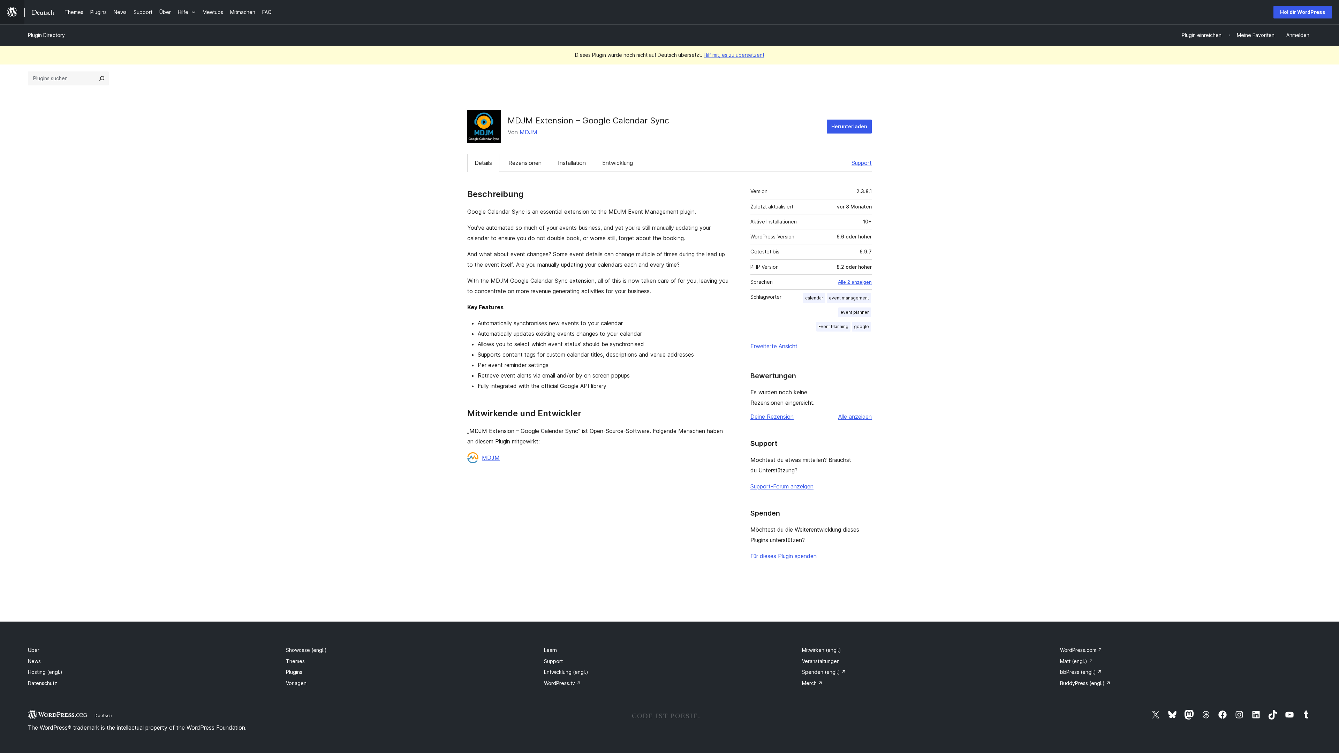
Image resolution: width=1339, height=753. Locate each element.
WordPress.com (1081, 650)
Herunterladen (849, 126)
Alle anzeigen (855, 416)
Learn (550, 650)
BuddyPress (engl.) (1085, 683)
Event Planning (833, 326)
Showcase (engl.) (306, 650)
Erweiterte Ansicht (773, 346)
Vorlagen (296, 683)
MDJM (528, 132)
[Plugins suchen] (102, 78)
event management (849, 298)
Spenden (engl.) (824, 672)
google (861, 326)
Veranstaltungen (821, 661)
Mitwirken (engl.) (821, 650)
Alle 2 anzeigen (855, 282)
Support (862, 162)
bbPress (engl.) (1081, 672)
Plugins (294, 672)
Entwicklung (617, 162)
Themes (295, 661)
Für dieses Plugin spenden (783, 556)
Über (33, 650)
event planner (854, 312)
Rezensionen (525, 162)
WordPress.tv (562, 683)
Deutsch (103, 715)
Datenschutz (42, 683)
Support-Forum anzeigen (782, 486)
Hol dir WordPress (1302, 12)
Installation (572, 162)
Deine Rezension (772, 416)
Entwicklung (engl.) (566, 672)
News (34, 661)
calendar (814, 298)
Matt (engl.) (1076, 661)
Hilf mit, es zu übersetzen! (734, 55)
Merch (812, 683)
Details (483, 162)
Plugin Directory (46, 35)
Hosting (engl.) (45, 672)
